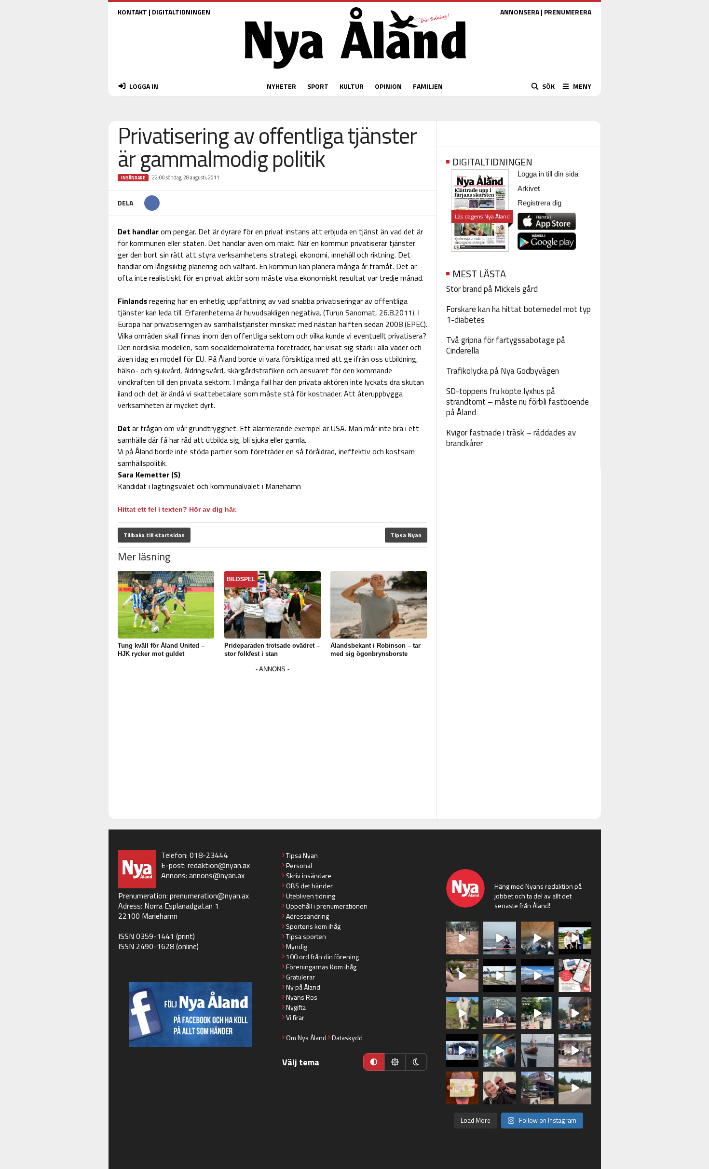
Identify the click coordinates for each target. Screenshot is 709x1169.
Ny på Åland (303, 987)
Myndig (296, 946)
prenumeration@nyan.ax (209, 895)
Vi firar (295, 1017)
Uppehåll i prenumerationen (327, 906)
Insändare (133, 178)
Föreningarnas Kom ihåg (321, 967)
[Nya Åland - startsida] (355, 71)
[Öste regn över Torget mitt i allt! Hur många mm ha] (575, 1050)
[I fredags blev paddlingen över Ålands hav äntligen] (499, 938)
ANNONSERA (519, 12)
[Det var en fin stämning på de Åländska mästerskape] (462, 938)
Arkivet (529, 188)
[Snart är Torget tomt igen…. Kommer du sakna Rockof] (537, 1013)
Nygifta (296, 1007)
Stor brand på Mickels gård (492, 289)
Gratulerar (300, 977)
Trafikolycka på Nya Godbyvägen (502, 371)
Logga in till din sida (548, 174)
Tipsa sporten (306, 936)
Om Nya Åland (306, 1038)
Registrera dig (539, 203)
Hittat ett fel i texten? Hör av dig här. (177, 509)
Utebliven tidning (310, 896)
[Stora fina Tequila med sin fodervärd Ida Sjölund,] (462, 1013)
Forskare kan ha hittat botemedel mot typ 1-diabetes (518, 314)
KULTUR (352, 86)
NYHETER (281, 86)
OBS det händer (309, 886)
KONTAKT (132, 12)
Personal (299, 865)
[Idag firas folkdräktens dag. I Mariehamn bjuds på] (499, 1013)
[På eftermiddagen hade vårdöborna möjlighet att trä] (575, 938)
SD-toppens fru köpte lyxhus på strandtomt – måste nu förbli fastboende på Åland (517, 402)
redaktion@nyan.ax (219, 865)
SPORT (317, 86)
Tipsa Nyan (406, 535)
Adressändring (307, 916)
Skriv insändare (308, 875)
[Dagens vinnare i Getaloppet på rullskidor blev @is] (575, 1088)
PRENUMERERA (567, 12)
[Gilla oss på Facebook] (190, 1014)
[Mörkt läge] (416, 1062)
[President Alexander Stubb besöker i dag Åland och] (462, 975)
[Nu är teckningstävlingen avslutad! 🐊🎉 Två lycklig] (462, 1088)
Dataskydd (347, 1038)
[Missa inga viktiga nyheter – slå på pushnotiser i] (575, 975)
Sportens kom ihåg (313, 926)
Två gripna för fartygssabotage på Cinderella (505, 345)
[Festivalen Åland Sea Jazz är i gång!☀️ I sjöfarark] (537, 938)
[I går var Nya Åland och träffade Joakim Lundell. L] (499, 1088)
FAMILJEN (428, 86)
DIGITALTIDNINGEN (181, 12)
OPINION (388, 86)
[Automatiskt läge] (373, 1062)
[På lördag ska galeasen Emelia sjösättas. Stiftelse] (537, 1088)
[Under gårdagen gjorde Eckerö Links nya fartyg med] (537, 975)
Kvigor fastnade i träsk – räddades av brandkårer (511, 437)
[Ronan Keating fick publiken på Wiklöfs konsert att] (575, 1013)
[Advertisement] (272, 743)
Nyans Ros (301, 997)
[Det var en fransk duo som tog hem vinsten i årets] (499, 975)
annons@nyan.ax (217, 875)
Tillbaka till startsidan (154, 535)
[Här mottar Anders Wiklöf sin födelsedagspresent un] (499, 1050)
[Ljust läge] (395, 1062)
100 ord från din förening (322, 957)
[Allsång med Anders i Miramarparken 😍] (462, 1050)
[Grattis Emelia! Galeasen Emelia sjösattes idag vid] (537, 1050)
